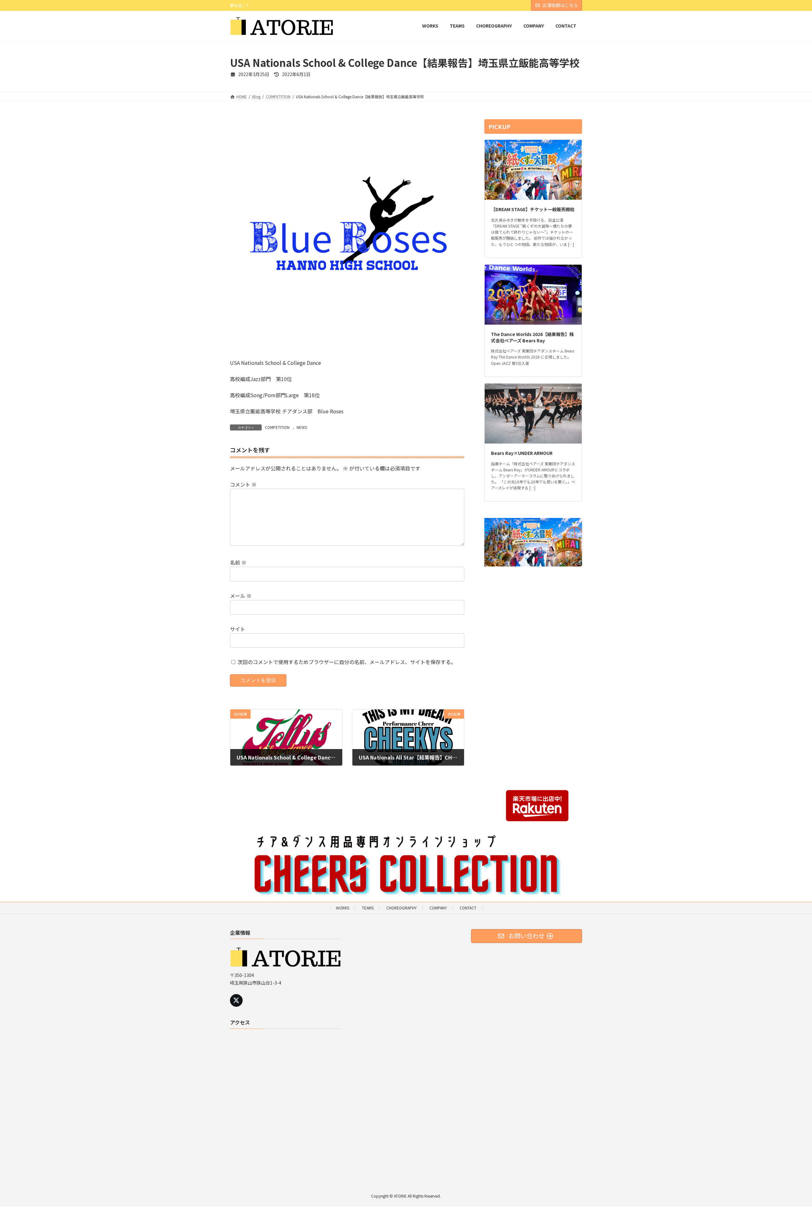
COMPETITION (277, 427)
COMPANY (438, 907)
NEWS (302, 427)
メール (241, 595)
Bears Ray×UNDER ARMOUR (522, 453)
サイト (237, 628)
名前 (238, 562)
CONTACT (468, 907)
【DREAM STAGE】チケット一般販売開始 (532, 209)
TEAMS (368, 907)
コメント (243, 484)
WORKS (342, 907)
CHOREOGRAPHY (401, 907)
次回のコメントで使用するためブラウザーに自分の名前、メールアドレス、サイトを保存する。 (347, 662)
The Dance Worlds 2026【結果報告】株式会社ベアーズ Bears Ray (532, 337)
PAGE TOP (789, 1167)
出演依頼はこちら (560, 5)
